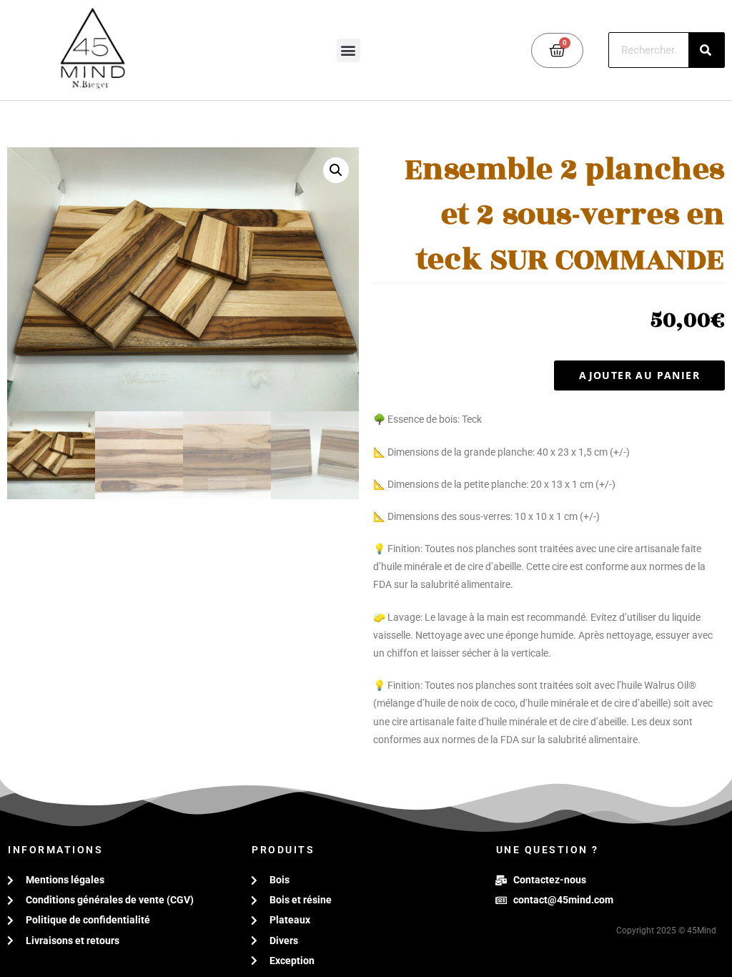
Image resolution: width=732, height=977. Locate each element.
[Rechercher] (706, 50)
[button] (348, 50)
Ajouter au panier (639, 375)
